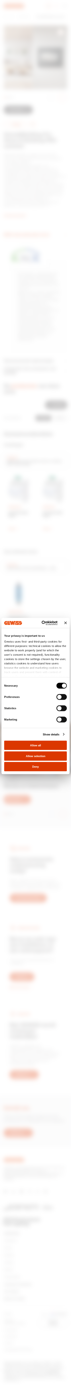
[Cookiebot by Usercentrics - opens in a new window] (43, 623)
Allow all (35, 745)
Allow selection (35, 755)
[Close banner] (65, 623)
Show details (51, 734)
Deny (35, 766)
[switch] (61, 697)
